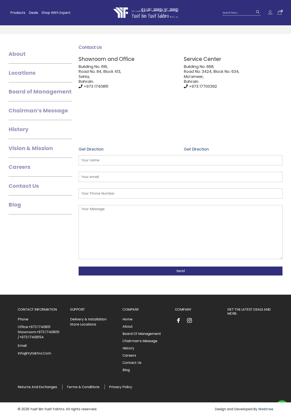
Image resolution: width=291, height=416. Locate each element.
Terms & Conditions (83, 386)
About (17, 54)
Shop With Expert (56, 12)
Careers (19, 167)
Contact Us (24, 186)
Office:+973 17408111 (34, 326)
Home (127, 319)
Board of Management (40, 91)
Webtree (265, 409)
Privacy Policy (120, 386)
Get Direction (91, 149)
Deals (33, 12)
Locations (22, 73)
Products (17, 12)
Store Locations (83, 324)
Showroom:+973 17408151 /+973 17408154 (38, 335)
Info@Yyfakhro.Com (34, 353)
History (19, 129)
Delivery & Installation (88, 319)
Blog (15, 204)
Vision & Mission (31, 148)
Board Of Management (141, 333)
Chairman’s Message (38, 110)
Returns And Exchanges (37, 386)
